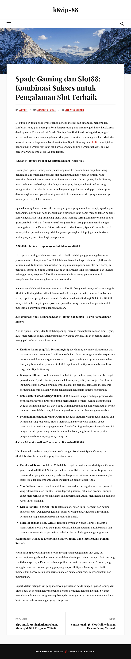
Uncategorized (74, 110)
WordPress (56, 651)
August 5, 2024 (46, 110)
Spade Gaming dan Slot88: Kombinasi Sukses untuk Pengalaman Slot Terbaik (58, 88)
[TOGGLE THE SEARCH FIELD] (122, 23)
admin (23, 110)
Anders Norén (87, 651)
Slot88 (94, 142)
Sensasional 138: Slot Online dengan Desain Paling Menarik (93, 626)
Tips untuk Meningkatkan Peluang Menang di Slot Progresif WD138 (36, 626)
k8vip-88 (65, 10)
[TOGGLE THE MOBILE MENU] (9, 23)
